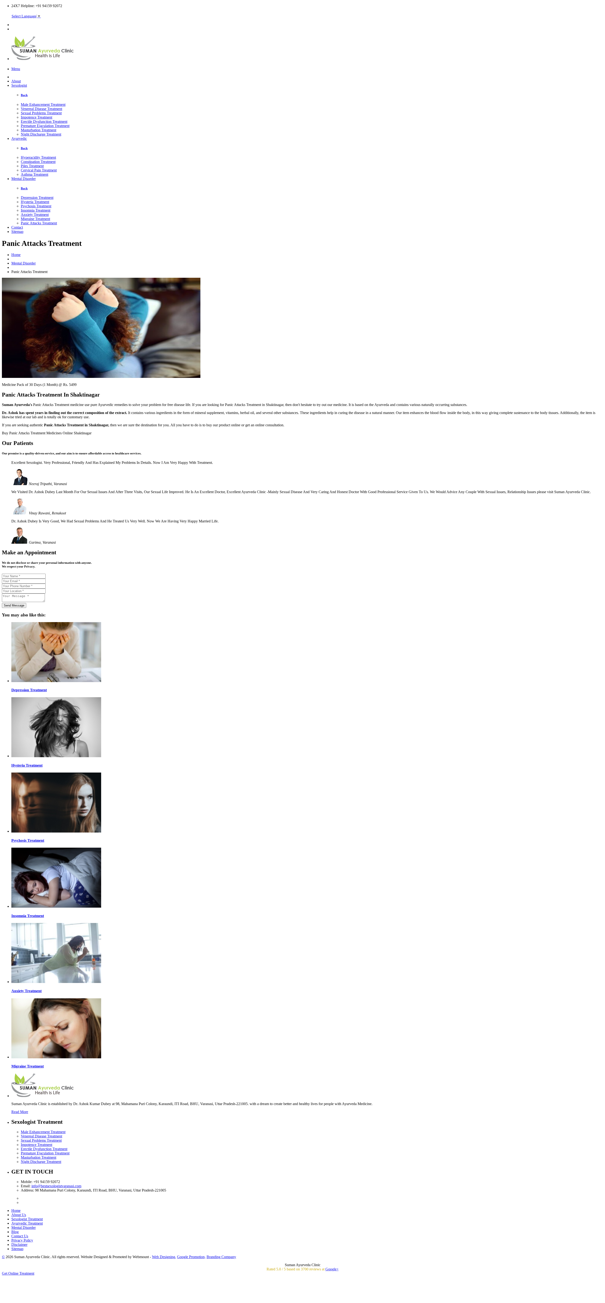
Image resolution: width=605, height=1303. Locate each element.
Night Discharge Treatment (41, 134)
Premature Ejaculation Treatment (45, 126)
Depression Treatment (37, 198)
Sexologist (19, 85)
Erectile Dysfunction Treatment (44, 122)
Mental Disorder (23, 179)
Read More (19, 1112)
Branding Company (221, 1257)
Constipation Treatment (38, 162)
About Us (18, 1215)
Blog (15, 1232)
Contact (17, 227)
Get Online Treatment (18, 1273)
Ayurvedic (19, 139)
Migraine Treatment (35, 219)
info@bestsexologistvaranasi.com (56, 1186)
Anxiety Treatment (35, 215)
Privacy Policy (22, 1240)
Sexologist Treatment (27, 1219)
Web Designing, (164, 1257)
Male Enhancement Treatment (43, 105)
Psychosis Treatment (36, 206)
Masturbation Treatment (38, 130)
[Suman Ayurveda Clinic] (43, 57)
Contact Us (19, 1236)
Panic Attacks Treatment (39, 223)
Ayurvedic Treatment (27, 1223)
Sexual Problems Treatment (41, 113)
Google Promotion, (191, 1257)
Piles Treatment (32, 166)
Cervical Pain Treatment (39, 170)
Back (24, 95)
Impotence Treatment (36, 117)
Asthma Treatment (34, 174)
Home (16, 255)
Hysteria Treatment (35, 202)
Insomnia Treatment (35, 210)
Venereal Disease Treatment (41, 109)
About (16, 81)
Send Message (14, 605)
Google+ (332, 1269)
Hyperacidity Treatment (38, 157)
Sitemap (17, 232)
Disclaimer (19, 1245)
